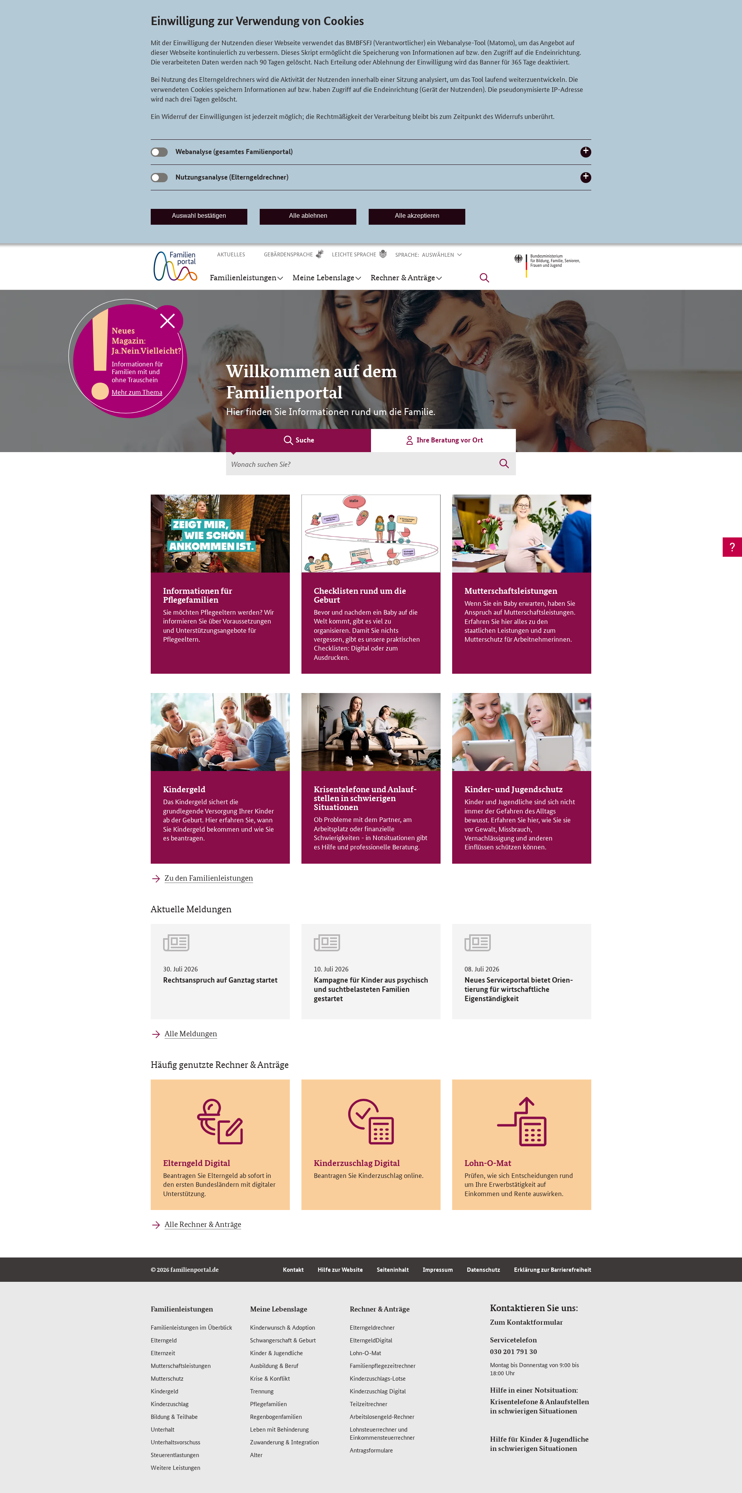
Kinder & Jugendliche (276, 1353)
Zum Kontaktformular (526, 1322)
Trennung (262, 1391)
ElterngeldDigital (371, 1340)
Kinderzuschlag (170, 1404)
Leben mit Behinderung (279, 1429)
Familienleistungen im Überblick (191, 1327)
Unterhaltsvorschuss (175, 1442)
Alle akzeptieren (417, 215)
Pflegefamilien (268, 1404)
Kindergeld (164, 1391)
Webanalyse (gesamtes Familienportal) (234, 151)
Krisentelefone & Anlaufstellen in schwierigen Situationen (539, 1406)
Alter (256, 1455)
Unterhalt (162, 1429)
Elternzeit (163, 1353)
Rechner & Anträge (380, 1308)
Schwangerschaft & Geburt (283, 1340)
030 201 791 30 (513, 1351)
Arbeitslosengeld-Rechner (382, 1416)
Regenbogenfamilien (276, 1416)
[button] (446, 254)
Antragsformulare (371, 1450)
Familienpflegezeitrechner (382, 1365)
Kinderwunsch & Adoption (282, 1327)
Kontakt (293, 1269)
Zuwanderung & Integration (284, 1442)
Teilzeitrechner (368, 1404)
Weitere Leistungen (175, 1467)
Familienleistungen (182, 1308)
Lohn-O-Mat (365, 1353)
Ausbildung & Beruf (274, 1365)
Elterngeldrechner (372, 1327)
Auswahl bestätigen (199, 215)
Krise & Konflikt (270, 1378)
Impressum (438, 1269)
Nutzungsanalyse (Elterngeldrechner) (231, 176)
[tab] (298, 440)
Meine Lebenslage (278, 1308)
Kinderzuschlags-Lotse (378, 1378)
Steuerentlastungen (175, 1455)
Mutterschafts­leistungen (181, 1365)
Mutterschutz (167, 1378)
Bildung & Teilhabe (174, 1416)
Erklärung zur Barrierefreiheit (552, 1269)
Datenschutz (483, 1269)
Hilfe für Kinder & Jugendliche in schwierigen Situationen (539, 1443)
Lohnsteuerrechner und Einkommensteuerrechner (382, 1433)
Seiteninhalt (393, 1269)
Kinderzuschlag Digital (378, 1391)
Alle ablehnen (308, 215)
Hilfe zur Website (340, 1269)
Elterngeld (164, 1340)
